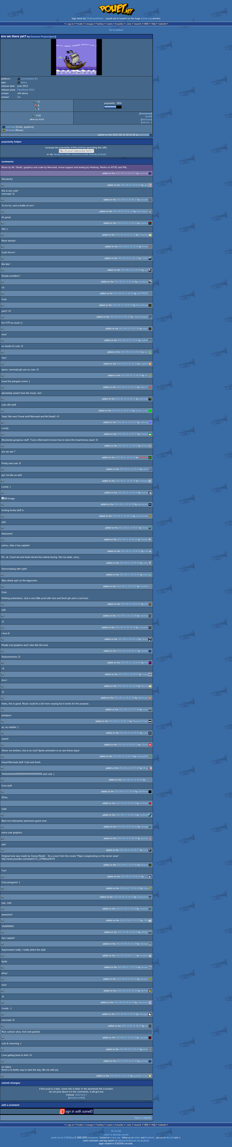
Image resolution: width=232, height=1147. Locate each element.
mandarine (93, 1137)
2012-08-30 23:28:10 (125, 1014)
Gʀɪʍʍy (144, 944)
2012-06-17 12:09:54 (126, 815)
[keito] (150, 1049)
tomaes (144, 434)
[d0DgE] (150, 932)
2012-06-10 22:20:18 (127, 363)
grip (146, 185)
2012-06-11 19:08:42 (131, 551)
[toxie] (150, 850)
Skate (145, 527)
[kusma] (150, 492)
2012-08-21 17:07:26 (128, 967)
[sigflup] (150, 340)
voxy (145, 733)
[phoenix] (150, 979)
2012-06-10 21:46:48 (124, 281)
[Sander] (150, 539)
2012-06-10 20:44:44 (131, 185)
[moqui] (150, 674)
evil (146, 270)
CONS (145, 258)
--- (147, 779)
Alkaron (144, 865)
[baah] (150, 574)
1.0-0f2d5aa (68, 1137)
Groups (89, 23)
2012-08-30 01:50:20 (127, 979)
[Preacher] (150, 235)
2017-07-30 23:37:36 (127, 1061)
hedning (144, 422)
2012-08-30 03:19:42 (127, 990)
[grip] (150, 185)
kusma (144, 492)
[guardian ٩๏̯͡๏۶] (150, 1075)
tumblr (85, 154)
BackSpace (142, 211)
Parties (100, 23)
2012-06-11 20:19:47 (126, 586)
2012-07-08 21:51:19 (126, 944)
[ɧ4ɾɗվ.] (150, 639)
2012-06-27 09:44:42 (130, 888)
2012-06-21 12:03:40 (127, 865)
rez (146, 375)
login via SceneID (81, 1112)
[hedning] (150, 422)
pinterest (76, 154)
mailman (144, 815)
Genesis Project (40, 36)
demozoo (146, 119)
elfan (145, 469)
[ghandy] (150, 838)
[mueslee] (150, 908)
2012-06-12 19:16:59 (127, 686)
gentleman (143, 504)
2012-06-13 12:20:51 (129, 733)
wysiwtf (144, 199)
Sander (144, 539)
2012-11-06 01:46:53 (131, 1026)
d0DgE (144, 932)
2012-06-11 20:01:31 (129, 574)
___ (146, 876)
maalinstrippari (141, 317)
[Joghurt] (150, 363)
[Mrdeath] (3, 130)
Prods (79, 23)
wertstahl (143, 399)
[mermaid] (3, 127)
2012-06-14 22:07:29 (129, 768)
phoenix (144, 979)
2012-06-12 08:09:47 (127, 651)
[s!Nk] (150, 920)
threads (102, 154)
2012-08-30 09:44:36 (124, 1002)
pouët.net (55, 1137)
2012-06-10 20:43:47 (126, 173)
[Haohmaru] (150, 697)
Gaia (145, 888)
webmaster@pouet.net (129, 1141)
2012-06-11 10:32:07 (127, 422)
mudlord (144, 586)
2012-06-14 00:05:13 (128, 744)
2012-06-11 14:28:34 (125, 481)
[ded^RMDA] (150, 293)
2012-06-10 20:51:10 (123, 211)
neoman (144, 615)
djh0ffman (143, 791)
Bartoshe (143, 457)
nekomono (143, 1002)
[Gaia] (150, 888)
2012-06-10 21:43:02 (131, 270)
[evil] (150, 270)
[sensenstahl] (150, 516)
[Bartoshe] (150, 457)
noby (145, 563)
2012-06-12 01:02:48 (126, 615)
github (146, 1141)
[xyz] (150, 352)
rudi (146, 551)
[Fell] (150, 662)
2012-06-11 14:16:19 (129, 469)
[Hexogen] (150, 1014)
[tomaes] (150, 434)
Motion (144, 445)
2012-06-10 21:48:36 (123, 293)
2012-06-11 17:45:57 (128, 527)
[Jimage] (150, 826)
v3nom (144, 744)
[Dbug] (150, 768)
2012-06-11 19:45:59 (129, 563)
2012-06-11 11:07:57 (127, 434)
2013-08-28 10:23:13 (129, 1049)
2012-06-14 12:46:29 (123, 756)
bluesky (93, 154)
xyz (146, 352)
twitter (68, 154)
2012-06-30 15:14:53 (123, 897)
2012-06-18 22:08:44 (127, 838)
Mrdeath (10, 130)
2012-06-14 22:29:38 (124, 791)
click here (80, 1094)
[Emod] (150, 246)
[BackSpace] (150, 211)
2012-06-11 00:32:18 (122, 410)
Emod (145, 246)
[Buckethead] (150, 305)
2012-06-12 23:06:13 (119, 721)
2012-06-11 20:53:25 (131, 604)
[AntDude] (150, 803)
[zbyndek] (150, 1037)
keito (145, 1049)
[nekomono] (150, 1002)
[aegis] (150, 328)
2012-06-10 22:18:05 (131, 352)
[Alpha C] (150, 387)
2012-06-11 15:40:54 (122, 516)
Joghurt (144, 363)
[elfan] (150, 469)
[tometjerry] (150, 281)
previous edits (76, 1097)
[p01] (150, 604)
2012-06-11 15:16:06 (124, 504)
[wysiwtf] (150, 199)
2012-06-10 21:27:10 (125, 235)
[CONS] (150, 258)
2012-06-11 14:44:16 (128, 492)
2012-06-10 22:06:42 (120, 317)
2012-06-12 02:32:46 (125, 627)
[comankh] (150, 627)
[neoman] (150, 615)
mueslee (144, 908)
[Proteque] (150, 481)
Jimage (144, 826)
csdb (148, 116)
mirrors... (146, 122)
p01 (146, 604)
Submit (162, 23)
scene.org (146, 18)
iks (146, 1026)
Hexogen (143, 1014)
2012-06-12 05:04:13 (128, 639)
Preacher (143, 235)
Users (109, 23)
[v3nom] (150, 744)
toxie (145, 850)
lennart (144, 967)
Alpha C (144, 387)
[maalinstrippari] (150, 317)
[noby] (150, 563)
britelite (144, 651)
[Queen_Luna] (150, 410)
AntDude (143, 803)
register (147, 1117)
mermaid (10, 127)
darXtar (144, 990)
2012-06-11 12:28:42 (128, 445)
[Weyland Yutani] (150, 721)
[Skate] (150, 527)
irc (180, 1137)
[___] (150, 876)
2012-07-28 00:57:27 (126, 955)
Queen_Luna (142, 410)
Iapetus (144, 223)
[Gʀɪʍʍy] (150, 944)
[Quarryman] (150, 897)
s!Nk (145, 920)
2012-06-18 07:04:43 (127, 826)
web (52, 36)
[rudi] (150, 551)
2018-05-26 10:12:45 (120, 1075)
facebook (59, 154)
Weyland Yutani (140, 721)
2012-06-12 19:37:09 (124, 697)
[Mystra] (150, 686)
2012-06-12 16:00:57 (128, 674)
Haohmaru (143, 697)
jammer (144, 1061)
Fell (146, 662)
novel (145, 709)
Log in (70, 23)
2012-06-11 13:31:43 (125, 457)
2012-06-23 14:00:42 (131, 876)
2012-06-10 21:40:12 (128, 258)
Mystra (144, 686)
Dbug (145, 768)
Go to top (116, 1131)
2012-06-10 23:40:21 (125, 399)
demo (22, 82)
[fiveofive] (150, 955)
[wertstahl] (150, 399)
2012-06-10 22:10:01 (128, 340)
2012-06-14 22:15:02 (132, 779)
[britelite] (150, 651)
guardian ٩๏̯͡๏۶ (140, 1075)
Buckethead (142, 305)
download (145, 113)
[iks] (150, 1026)
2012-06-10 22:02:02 (122, 305)
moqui (145, 674)
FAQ (153, 23)
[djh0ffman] (150, 791)
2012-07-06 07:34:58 (126, 908)
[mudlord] (150, 586)
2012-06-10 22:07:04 (129, 328)
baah (145, 574)
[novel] (150, 709)
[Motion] (150, 445)
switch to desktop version (116, 1135)
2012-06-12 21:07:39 (129, 709)
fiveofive (144, 955)
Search (137, 23)
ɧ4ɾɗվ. (145, 639)
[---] (150, 779)
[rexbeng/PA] (150, 756)
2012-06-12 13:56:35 (131, 662)
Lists (128, 23)
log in (138, 1117)
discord (170, 1137)
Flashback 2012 (25, 89)
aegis (145, 328)
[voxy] (150, 733)
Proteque (143, 481)
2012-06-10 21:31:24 (128, 246)
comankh (143, 627)
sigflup (144, 340)
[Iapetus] (150, 223)
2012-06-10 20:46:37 (127, 199)
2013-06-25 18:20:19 (126, 1037)
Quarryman (142, 897)
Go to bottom (116, 30)
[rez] (150, 375)
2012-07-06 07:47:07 (130, 920)
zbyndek (144, 1037)
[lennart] (150, 967)
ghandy (144, 838)
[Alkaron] (150, 865)
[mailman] (150, 815)
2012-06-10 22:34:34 (131, 375)
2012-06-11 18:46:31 (127, 539)
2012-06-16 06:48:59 (126, 803)
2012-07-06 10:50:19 (128, 932)
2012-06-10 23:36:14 (127, 387)
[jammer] (150, 1061)
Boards (119, 23)
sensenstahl (142, 516)
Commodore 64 (27, 78)
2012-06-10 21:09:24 (127, 223)
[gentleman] (150, 504)
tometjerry (143, 281)
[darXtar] (150, 990)
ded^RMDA (142, 293)
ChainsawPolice (94, 18)
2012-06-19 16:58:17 (129, 850)
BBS (146, 23)
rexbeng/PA (142, 756)
